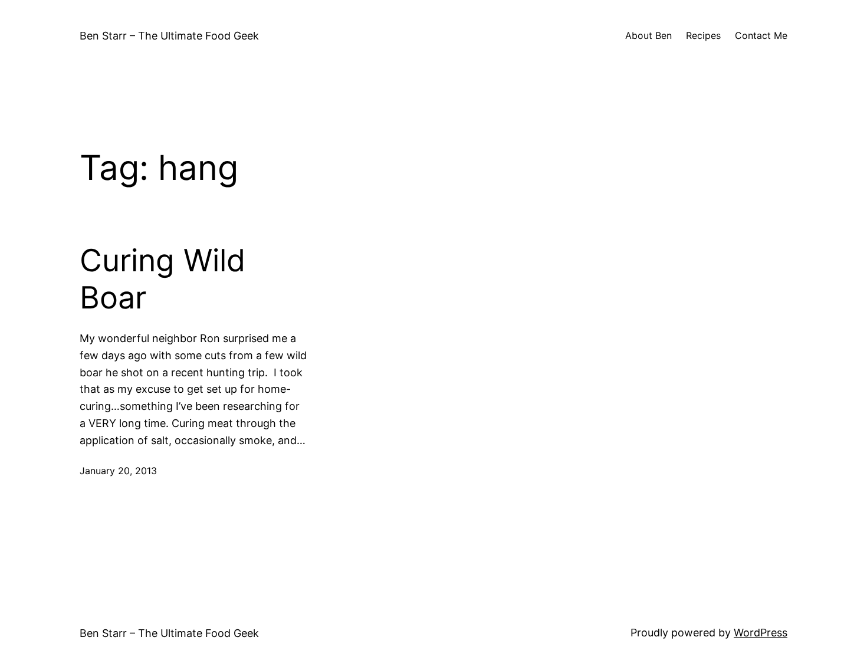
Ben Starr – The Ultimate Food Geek (169, 35)
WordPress (760, 632)
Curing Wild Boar (162, 279)
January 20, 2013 (118, 471)
